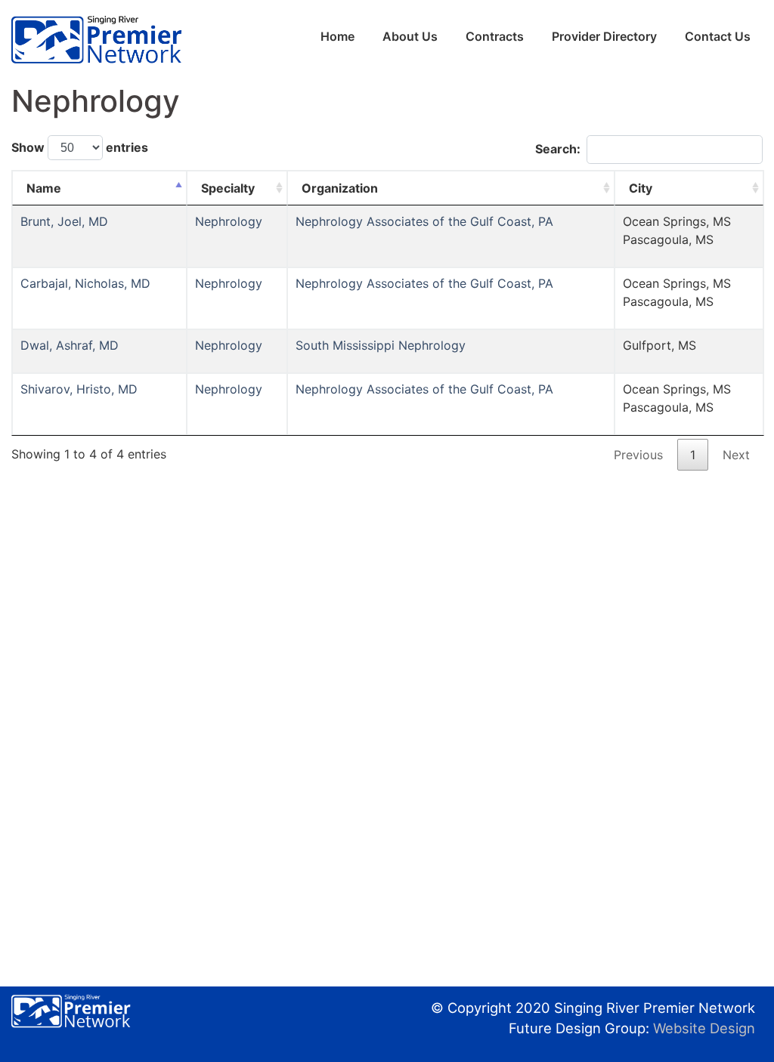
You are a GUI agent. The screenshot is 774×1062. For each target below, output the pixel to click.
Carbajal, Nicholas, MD (85, 283)
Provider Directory (604, 36)
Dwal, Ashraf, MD (69, 345)
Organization (340, 188)
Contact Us (718, 36)
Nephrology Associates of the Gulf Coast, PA (424, 221)
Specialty (228, 188)
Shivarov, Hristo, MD (79, 389)
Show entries (79, 147)
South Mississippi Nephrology (381, 345)
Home (337, 36)
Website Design (704, 1028)
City (640, 188)
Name (43, 188)
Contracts (495, 36)
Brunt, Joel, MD (64, 221)
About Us (410, 36)
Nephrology (228, 221)
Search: (557, 148)
